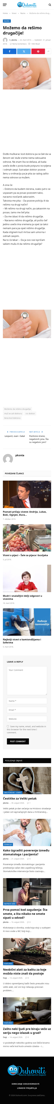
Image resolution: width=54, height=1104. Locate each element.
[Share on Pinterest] (38, 51)
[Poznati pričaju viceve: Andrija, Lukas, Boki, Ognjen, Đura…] (27, 494)
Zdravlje (8, 844)
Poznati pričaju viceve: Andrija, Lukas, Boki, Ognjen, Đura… (25, 513)
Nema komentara (19, 44)
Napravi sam (9, 904)
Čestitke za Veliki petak (20, 798)
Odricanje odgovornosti (25, 1084)
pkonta (14, 40)
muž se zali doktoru (13, 413)
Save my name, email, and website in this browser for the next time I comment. (26, 729)
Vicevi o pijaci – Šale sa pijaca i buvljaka (25, 555)
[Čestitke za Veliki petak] (27, 780)
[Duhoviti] (27, 4)
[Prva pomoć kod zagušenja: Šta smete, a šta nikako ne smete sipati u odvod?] (27, 891)
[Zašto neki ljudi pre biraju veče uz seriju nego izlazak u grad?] (27, 1011)
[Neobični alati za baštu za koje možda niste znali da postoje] (27, 951)
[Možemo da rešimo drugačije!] (27, 73)
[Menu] (5, 4)
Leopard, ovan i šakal (15, 436)
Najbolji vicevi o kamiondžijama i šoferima (22, 641)
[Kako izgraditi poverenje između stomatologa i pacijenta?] (27, 832)
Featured (8, 964)
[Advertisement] (27, 121)
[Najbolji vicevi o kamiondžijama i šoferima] (27, 622)
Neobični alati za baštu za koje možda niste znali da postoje (24, 971)
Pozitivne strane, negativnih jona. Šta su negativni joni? (39, 439)
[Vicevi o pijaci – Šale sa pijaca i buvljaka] (27, 537)
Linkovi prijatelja (27, 1088)
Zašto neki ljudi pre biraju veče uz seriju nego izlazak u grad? (27, 1031)
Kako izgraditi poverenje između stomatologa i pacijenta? (26, 852)
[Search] (49, 4)
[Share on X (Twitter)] (24, 51)
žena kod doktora (12, 418)
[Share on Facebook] (9, 51)
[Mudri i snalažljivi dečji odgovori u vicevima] (27, 578)
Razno (7, 21)
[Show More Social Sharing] (48, 51)
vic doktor (30, 413)
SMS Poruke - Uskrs (12, 792)
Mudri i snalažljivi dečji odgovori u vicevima (22, 597)
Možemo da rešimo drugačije (17, 409)
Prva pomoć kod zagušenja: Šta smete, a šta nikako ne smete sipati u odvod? (25, 913)
